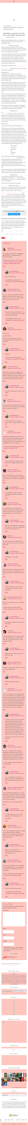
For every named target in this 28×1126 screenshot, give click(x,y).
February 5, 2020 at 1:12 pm (14, 368)
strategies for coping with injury (14, 281)
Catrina (9, 745)
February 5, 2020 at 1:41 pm (14, 401)
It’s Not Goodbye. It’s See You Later (14, 1064)
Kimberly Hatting (11, 564)
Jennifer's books (14, 1071)
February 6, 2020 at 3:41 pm (17, 387)
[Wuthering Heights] (14, 1081)
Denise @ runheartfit (12, 662)
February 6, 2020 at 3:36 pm (14, 861)
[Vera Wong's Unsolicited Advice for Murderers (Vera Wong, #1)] (8, 1081)
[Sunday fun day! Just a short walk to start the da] (26, 1120)
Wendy (9, 399)
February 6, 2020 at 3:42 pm (17, 273)
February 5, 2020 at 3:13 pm (14, 471)
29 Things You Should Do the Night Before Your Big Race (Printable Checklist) (13, 262)
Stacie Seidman (11, 503)
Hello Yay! (23, 1124)
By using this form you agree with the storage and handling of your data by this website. (13, 949)
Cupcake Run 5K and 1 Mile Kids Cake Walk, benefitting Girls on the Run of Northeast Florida (13, 67)
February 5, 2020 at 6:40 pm (14, 537)
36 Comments (18, 37)
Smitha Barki (10, 825)
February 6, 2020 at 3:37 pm (17, 618)
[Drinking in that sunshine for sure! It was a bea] (7, 1120)
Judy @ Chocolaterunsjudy (14, 787)
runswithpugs (13, 271)
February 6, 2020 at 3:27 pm (17, 846)
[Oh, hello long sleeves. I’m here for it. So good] (12, 1120)
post (12, 180)
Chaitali (9, 431)
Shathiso (9, 688)
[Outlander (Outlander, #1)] (16, 1081)
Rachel (9, 536)
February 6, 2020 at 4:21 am (14, 664)
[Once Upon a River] (11, 1081)
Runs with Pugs (18, 193)
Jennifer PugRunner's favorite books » (19, 1087)
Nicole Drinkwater (11, 470)
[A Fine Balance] (22, 1077)
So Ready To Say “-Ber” (14, 1056)
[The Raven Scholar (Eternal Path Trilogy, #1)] (2, 1085)
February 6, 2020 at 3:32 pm (17, 678)
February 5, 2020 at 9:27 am (14, 291)
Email (4, 935)
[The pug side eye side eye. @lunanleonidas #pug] (4, 1120)
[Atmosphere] (11, 1076)
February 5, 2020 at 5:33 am (14, 250)
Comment (6, 910)
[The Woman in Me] (19, 1081)
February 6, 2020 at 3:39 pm (17, 522)
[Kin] (8, 1076)
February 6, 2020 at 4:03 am (14, 632)
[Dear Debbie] (19, 1077)
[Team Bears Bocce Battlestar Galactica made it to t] (1, 1120)
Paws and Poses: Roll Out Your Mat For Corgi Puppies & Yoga (14, 1062)
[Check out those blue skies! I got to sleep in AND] (18, 1120)
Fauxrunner (4, 194)
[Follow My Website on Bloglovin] (19, 991)
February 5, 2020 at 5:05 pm (14, 504)
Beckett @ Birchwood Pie (13, 597)
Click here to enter (14, 214)
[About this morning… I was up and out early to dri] (9, 1120)
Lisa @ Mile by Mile (12, 289)
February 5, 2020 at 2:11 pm (14, 433)
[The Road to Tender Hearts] (25, 1081)
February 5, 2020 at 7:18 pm (14, 565)
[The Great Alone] (2, 1081)
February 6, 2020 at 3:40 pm (17, 488)
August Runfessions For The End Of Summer (14, 1058)
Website (5, 941)
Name (5, 928)
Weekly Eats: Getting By (14, 609)
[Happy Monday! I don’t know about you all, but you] (23, 1120)
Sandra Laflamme (12, 860)
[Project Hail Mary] (16, 1076)
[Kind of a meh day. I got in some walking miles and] (21, 1120)
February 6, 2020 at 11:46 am (14, 747)
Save (4, 237)
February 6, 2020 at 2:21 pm (14, 789)
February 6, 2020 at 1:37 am (14, 598)
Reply (4, 266)
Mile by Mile (11, 193)
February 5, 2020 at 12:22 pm (14, 329)
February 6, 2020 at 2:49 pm (14, 827)
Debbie (9, 248)
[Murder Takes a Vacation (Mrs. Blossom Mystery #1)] (5, 1085)
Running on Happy (12, 191)
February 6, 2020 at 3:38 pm (17, 553)
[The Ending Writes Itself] (25, 1076)
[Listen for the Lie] (22, 1081)
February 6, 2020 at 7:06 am (14, 690)
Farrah (9, 631)
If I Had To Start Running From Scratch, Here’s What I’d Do (14, 1060)
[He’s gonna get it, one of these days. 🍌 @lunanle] (15, 1120)
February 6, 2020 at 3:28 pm (17, 773)
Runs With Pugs (14, 11)
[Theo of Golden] (2, 1077)
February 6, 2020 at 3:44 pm (17, 350)
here (15, 177)
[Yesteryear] (5, 1081)
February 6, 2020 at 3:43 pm (17, 308)
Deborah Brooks (11, 366)
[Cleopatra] (14, 1076)
